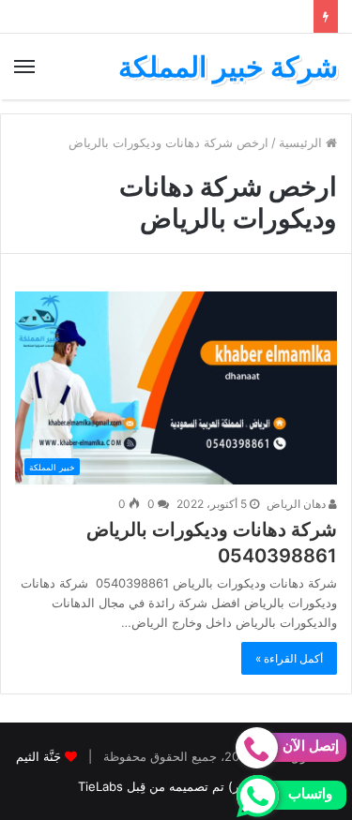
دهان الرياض (298, 504)
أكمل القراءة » (289, 658)
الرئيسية (302, 142)
